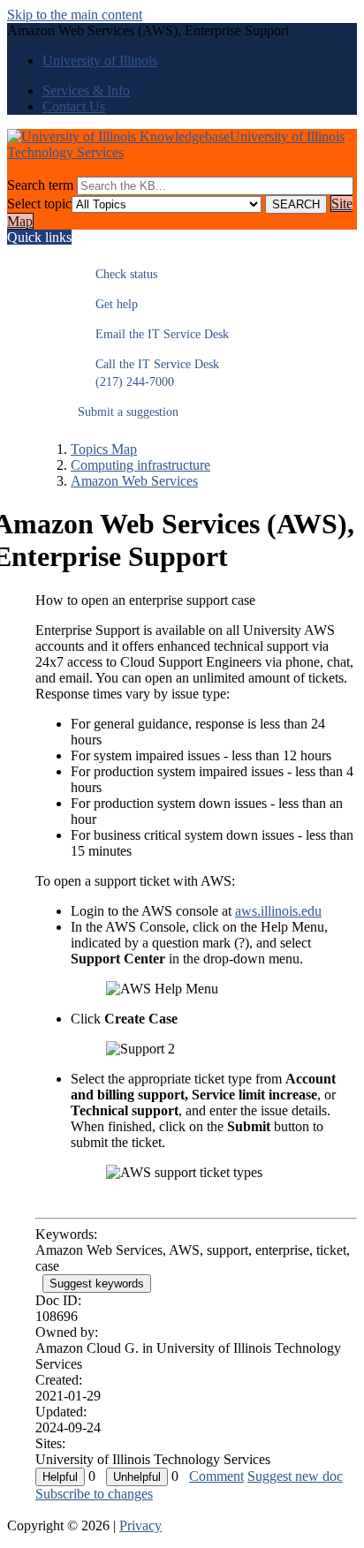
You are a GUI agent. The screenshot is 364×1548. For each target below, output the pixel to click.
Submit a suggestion (128, 412)
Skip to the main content (74, 14)
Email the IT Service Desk (153, 334)
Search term (40, 185)
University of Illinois (99, 60)
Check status (117, 274)
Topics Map (104, 449)
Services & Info (86, 90)
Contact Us (73, 106)
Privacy (140, 1525)
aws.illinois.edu (278, 910)
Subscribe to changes (94, 1493)
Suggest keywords (96, 1283)
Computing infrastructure (140, 464)
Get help (108, 304)
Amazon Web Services (134, 480)
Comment (216, 1476)
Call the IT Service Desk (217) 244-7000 (148, 373)
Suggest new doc (295, 1476)
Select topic (39, 203)
